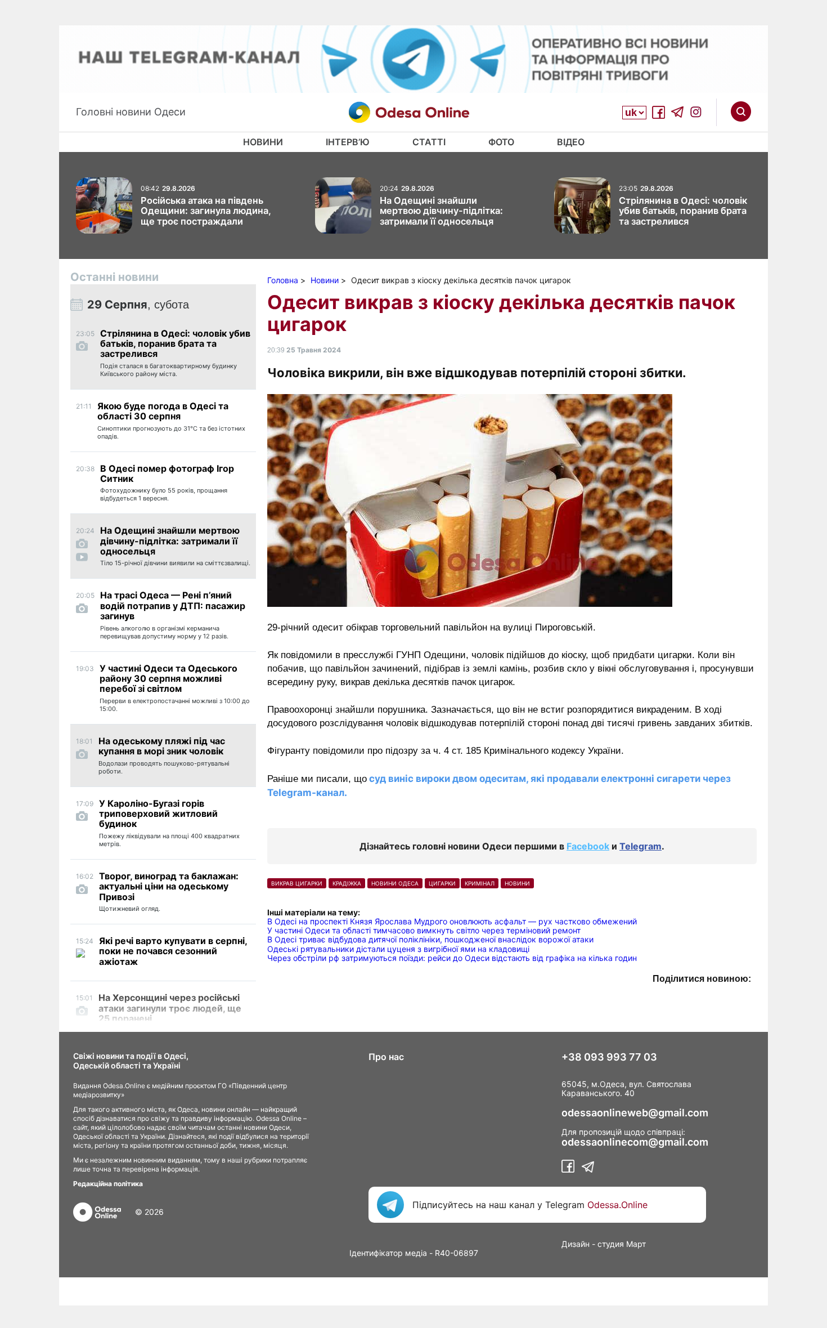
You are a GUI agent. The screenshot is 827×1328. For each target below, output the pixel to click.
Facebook (588, 846)
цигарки (442, 883)
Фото (501, 141)
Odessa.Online (617, 1204)
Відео (571, 141)
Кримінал (480, 883)
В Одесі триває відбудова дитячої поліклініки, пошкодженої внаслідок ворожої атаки (430, 939)
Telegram (640, 846)
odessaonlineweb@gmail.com (634, 1113)
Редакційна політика (108, 1183)
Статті (429, 141)
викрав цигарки (296, 883)
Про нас (386, 1056)
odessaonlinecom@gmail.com (634, 1142)
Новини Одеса (395, 883)
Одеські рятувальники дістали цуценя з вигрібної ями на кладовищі (398, 949)
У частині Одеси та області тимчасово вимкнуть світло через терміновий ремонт (424, 930)
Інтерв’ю (348, 141)
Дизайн (575, 1244)
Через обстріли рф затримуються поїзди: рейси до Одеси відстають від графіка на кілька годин (452, 958)
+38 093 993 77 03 (609, 1057)
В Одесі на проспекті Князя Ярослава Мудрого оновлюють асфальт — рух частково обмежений (452, 921)
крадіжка (346, 883)
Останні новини (114, 277)
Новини (263, 141)
